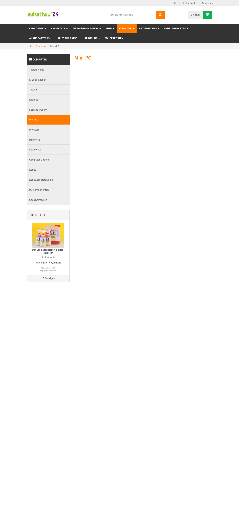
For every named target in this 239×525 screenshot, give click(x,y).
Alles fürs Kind (68, 38)
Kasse (177, 3)
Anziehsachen (148, 28)
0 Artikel (195, 14)
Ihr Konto (191, 3)
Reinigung (91, 38)
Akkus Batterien (40, 38)
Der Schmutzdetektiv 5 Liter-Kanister (48, 251)
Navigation (58, 28)
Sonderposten (114, 38)
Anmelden (207, 3)
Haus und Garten (175, 28)
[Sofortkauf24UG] (43, 14)
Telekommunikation (86, 28)
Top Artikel (37, 215)
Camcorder (36, 28)
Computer (126, 28)
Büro (109, 28)
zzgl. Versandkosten (48, 270)
